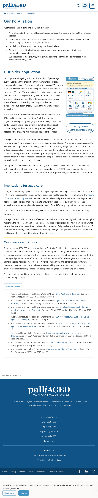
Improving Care (49, 427)
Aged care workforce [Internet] (62, 342)
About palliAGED (49, 436)
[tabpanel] (49, 323)
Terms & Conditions (37, 471)
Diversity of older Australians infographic (80, 128)
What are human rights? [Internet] (61, 349)
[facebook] (79, 471)
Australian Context (14, 13)
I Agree (23, 493)
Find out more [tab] (13, 286)
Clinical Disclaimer (56, 471)
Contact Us (49, 441)
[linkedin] (86, 471)
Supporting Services (49, 431)
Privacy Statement (18, 471)
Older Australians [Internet (67, 294)
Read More (9, 493)
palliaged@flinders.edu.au (50, 460)
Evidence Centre (49, 422)
